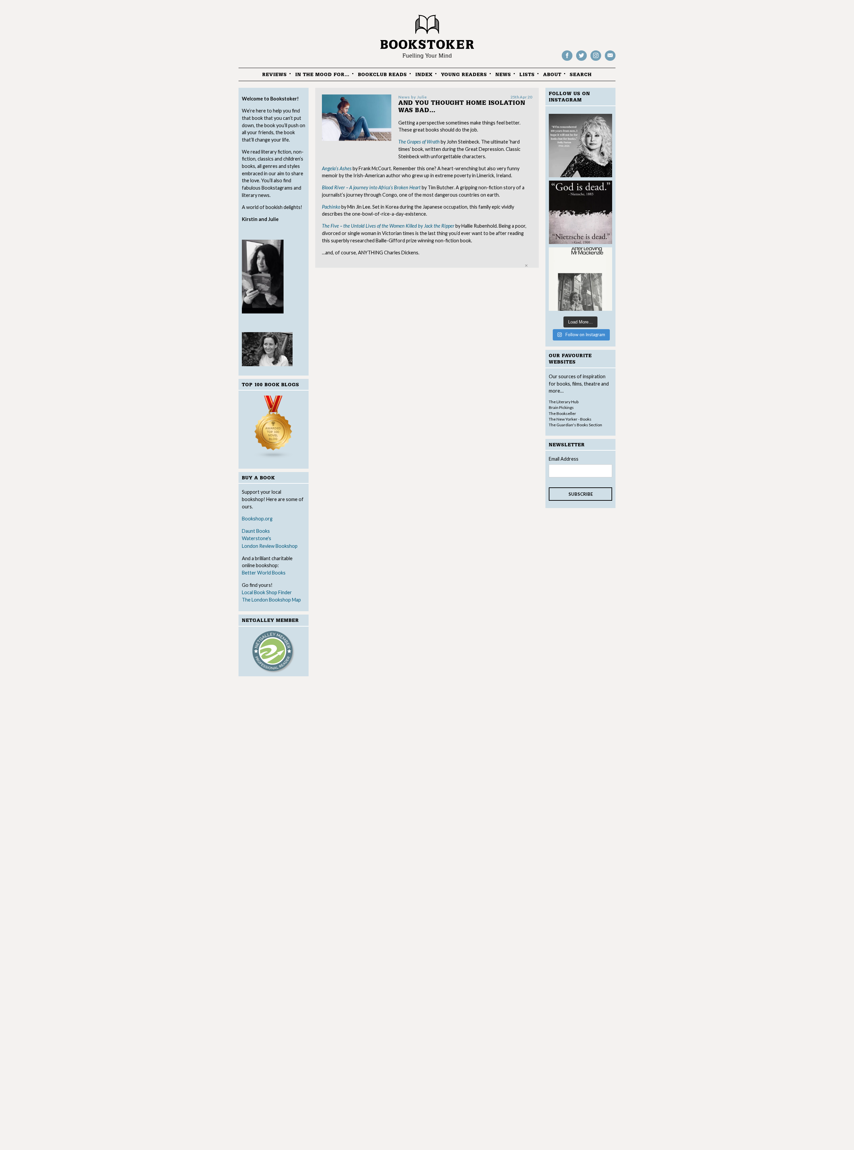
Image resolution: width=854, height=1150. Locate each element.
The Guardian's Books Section (575, 424)
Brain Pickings (561, 407)
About (552, 74)
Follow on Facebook (567, 60)
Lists (527, 74)
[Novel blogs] (273, 428)
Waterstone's (256, 538)
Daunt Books (256, 531)
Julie (422, 96)
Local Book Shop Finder (267, 592)
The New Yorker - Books (570, 419)
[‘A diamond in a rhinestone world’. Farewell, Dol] (580, 145)
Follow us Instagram (595, 60)
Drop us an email (610, 60)
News (503, 74)
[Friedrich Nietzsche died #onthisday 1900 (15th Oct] (580, 212)
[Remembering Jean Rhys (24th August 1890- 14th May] (580, 279)
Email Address (563, 459)
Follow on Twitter (581, 60)
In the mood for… (322, 74)
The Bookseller (562, 413)
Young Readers (464, 74)
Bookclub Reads (382, 74)
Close (526, 265)
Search (581, 74)
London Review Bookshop (270, 546)
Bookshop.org (257, 518)
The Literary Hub (563, 401)
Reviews (274, 74)
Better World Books (264, 573)
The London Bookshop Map (271, 600)
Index (424, 74)
